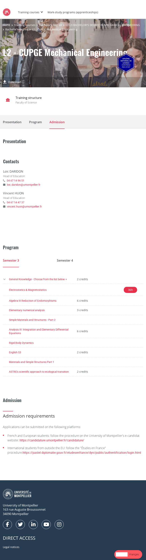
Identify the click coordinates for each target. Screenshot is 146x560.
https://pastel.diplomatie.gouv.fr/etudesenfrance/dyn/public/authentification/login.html (82, 452)
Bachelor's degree (50, 25)
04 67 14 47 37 (15, 202)
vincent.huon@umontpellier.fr (24, 206)
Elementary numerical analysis (27, 310)
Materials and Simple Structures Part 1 (31, 362)
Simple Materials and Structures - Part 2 (32, 320)
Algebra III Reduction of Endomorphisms (32, 300)
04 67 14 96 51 (15, 180)
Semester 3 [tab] (11, 260)
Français (134, 554)
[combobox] (122, 554)
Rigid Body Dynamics (21, 343)
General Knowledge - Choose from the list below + (38, 279)
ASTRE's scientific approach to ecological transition (39, 371)
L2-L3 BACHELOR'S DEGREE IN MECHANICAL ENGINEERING (103, 25)
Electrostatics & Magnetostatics (28, 290)
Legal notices (11, 547)
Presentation (12, 122)
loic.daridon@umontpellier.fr (23, 184)
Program (35, 122)
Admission (57, 122)
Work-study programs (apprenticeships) (73, 12)
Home (6, 25)
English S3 (15, 352)
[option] (134, 554)
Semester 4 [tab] (65, 260)
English (122, 554)
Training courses (28, 12)
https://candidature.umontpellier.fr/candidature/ (52, 440)
